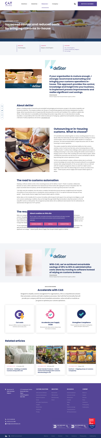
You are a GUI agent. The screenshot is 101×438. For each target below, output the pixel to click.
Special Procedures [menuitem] (40, 397)
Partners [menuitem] (84, 397)
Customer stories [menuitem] (71, 395)
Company (55, 4)
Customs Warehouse (69, 49)
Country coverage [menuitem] (71, 407)
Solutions (24, 4)
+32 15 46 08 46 (11, 419)
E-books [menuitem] (69, 400)
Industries (34, 4)
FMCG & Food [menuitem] (55, 395)
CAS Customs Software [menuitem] (41, 392)
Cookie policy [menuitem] (85, 407)
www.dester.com (45, 117)
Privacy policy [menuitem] (85, 404)
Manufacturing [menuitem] (55, 397)
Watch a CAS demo (87, 4)
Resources (45, 4)
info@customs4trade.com (13, 423)
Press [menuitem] (83, 400)
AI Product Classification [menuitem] (42, 402)
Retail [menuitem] (53, 400)
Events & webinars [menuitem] (71, 392)
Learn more (32, 220)
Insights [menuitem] (38, 404)
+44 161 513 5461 (11, 421)
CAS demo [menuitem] (38, 409)
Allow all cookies (36, 224)
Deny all (50, 224)
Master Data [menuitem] (39, 407)
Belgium (77, 49)
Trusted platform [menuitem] (71, 409)
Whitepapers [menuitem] (70, 397)
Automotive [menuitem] (54, 392)
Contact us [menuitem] (85, 402)
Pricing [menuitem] (37, 412)
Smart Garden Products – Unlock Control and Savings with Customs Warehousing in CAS (49, 370)
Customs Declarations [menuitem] (41, 395)
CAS (65, 48)
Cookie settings (64, 224)
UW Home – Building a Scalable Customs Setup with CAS (17, 370)
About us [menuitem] (84, 392)
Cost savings (67, 51)
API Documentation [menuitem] (71, 412)
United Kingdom (70, 48)
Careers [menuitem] (84, 395)
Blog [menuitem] (68, 404)
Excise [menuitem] (37, 400)
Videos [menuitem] (68, 402)
